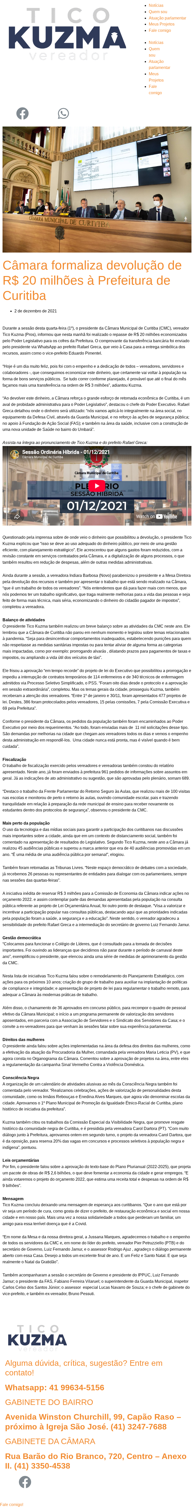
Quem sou (158, 12)
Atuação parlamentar (167, 18)
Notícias (156, 5)
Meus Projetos (162, 24)
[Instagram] (9, 113)
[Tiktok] (49, 113)
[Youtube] (36, 113)
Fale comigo (160, 30)
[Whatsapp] (63, 113)
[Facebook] (22, 113)
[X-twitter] (38, 1482)
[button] (11, 1504)
